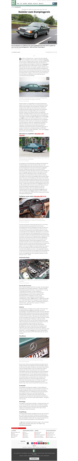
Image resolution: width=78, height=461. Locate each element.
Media (34, 447)
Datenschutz (18, 453)
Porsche (32, 330)
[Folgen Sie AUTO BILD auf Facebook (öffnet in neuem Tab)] (32, 443)
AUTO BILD (39, 0)
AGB (14, 453)
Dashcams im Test (50, 436)
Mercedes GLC (26, 433)
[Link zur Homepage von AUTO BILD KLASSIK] (13, 2)
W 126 (40, 183)
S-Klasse (46, 129)
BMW (22, 118)
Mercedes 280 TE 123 (40, 196)
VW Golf (25, 432)
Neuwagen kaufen (15, 434)
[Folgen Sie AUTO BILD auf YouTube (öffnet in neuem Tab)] (34, 443)
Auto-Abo (13, 437)
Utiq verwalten (34, 454)
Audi (47, 116)
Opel (37, 116)
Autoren (42, 455)
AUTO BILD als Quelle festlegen (25, 425)
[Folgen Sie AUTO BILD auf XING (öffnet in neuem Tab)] (39, 443)
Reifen (32, 298)
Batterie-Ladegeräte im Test (51, 437)
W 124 (44, 167)
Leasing (13, 433)
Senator (32, 190)
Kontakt (25, 455)
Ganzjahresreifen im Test (51, 434)
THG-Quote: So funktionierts (40, 434)
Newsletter (44, 0)
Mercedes (46, 59)
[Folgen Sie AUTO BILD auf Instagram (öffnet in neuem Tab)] (37, 443)
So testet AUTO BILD (36, 455)
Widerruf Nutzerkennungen (50, 453)
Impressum (21, 455)
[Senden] (28, 443)
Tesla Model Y (26, 436)
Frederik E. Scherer (16, 52)
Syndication (30, 447)
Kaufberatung (18, 7)
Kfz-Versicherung (38, 432)
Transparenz (30, 455)
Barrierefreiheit (30, 453)
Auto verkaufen (14, 436)
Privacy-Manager (24, 453)
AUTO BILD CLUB (54, 0)
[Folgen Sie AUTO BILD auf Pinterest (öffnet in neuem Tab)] (41, 443)
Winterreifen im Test (50, 433)
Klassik (12, 7)
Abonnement (49, 0)
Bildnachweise (46, 455)
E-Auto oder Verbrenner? (39, 437)
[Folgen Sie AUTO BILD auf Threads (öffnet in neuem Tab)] (43, 443)
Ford (33, 116)
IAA (47, 320)
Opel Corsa (25, 434)
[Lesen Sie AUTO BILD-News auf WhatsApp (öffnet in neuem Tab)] (48, 443)
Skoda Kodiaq (26, 437)
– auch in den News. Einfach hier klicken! (25, 5)
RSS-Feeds (37, 447)
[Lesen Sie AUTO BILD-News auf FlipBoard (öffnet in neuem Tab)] (46, 443)
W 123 (31, 310)
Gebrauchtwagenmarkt (16, 432)
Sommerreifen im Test (50, 432)
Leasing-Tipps (37, 433)
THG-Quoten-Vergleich (39, 436)
